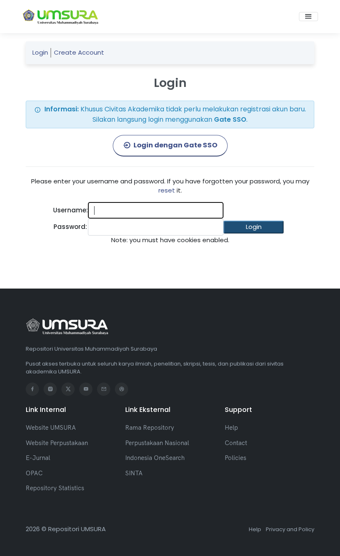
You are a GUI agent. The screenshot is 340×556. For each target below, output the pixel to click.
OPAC (34, 473)
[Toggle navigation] (308, 16)
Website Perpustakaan (57, 443)
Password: (70, 226)
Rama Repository (149, 427)
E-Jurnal (38, 458)
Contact (236, 443)
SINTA (134, 473)
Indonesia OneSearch (155, 458)
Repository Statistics (55, 488)
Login (40, 52)
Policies (235, 458)
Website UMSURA (51, 427)
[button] (253, 227)
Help (231, 427)
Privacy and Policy (290, 529)
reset (166, 190)
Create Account (79, 52)
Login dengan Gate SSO (174, 145)
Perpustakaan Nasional (157, 443)
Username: (70, 210)
